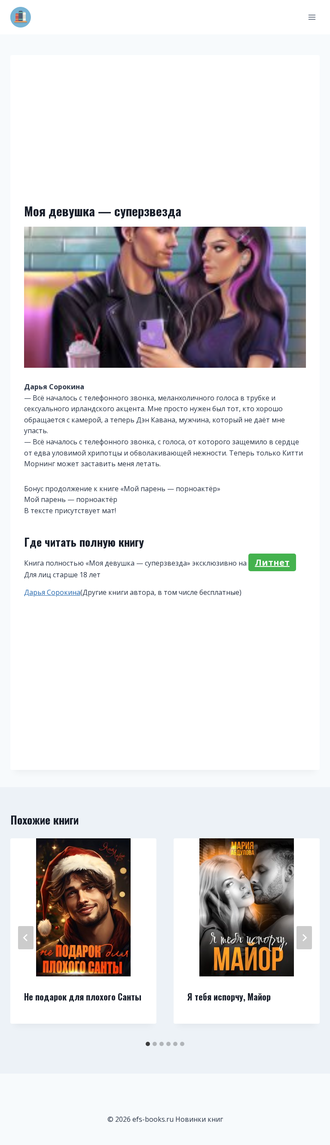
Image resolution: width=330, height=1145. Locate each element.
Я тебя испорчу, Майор (229, 996)
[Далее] (304, 937)
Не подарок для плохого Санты (82, 996)
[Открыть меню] (312, 17)
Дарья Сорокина (52, 592)
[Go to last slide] (26, 937)
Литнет (272, 562)
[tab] (148, 1044)
